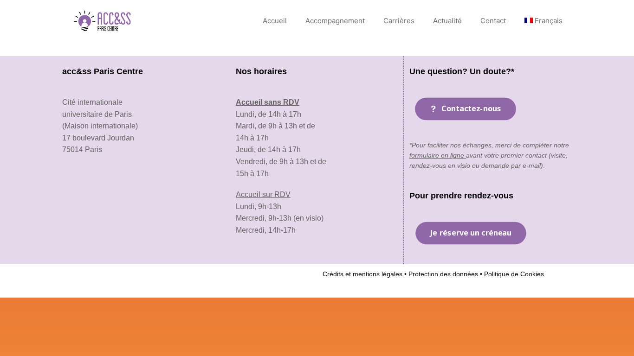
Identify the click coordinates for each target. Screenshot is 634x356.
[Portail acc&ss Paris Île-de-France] (103, 21)
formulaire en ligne (437, 155)
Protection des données (442, 274)
